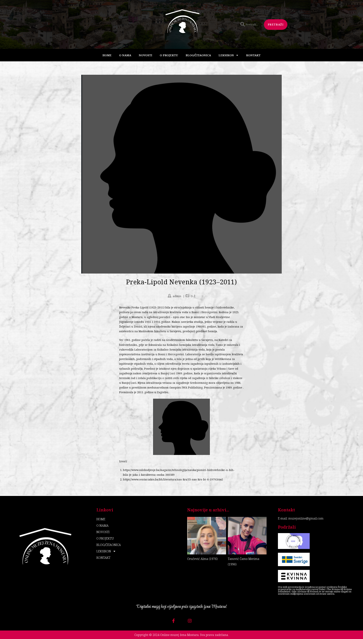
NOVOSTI (145, 55)
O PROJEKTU (169, 55)
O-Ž (193, 296)
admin (177, 296)
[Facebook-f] (173, 621)
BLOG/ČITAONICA (198, 55)
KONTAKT (253, 55)
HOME (107, 55)
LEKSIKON (226, 55)
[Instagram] (190, 621)
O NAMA (125, 55)
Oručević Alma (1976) (202, 559)
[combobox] (249, 24)
